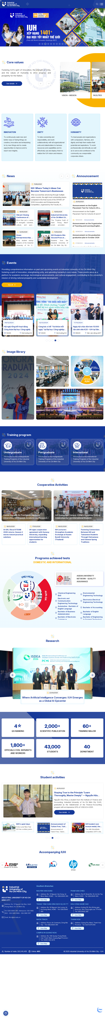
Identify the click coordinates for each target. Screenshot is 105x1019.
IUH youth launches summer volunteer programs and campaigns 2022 (93, 825)
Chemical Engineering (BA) (66, 594)
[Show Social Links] (5, 1013)
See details (10, 84)
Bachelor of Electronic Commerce (67, 618)
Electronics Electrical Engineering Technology (93, 601)
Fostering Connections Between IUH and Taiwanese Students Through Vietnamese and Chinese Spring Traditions (90, 536)
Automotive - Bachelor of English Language (68, 607)
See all (10, 285)
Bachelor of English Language (91, 613)
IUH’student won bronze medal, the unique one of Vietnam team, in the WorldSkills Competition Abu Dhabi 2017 (58, 825)
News (11, 176)
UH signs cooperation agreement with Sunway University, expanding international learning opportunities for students (39, 536)
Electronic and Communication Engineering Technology (67, 600)
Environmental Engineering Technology (93, 594)
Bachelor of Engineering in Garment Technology (93, 618)
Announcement (88, 176)
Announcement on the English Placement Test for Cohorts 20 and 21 (87, 207)
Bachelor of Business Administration (66, 613)
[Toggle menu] (101, 4)
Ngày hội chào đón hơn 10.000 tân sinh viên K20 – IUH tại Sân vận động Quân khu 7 (37, 329)
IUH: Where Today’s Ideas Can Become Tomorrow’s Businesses (47, 189)
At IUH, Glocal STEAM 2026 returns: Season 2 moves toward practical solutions (13, 533)
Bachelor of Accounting (92, 607)
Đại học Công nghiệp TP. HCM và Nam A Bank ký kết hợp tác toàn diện (71, 329)
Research (52, 641)
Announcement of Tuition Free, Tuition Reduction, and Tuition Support (24, 825)
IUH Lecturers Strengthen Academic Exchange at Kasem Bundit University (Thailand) (64, 535)
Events (11, 263)
